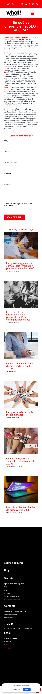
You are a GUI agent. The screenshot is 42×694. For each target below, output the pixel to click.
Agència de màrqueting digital (14, 584)
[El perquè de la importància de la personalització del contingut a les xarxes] (21, 294)
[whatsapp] (29, 4)
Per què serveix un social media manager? (19, 394)
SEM (5, 590)
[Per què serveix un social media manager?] (21, 394)
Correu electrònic (11, 162)
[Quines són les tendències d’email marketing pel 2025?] (21, 345)
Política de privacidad (11, 645)
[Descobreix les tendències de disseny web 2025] (21, 489)
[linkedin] (26, 4)
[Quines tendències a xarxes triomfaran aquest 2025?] (21, 441)
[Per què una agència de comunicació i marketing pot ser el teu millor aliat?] (21, 245)
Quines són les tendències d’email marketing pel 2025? (19, 345)
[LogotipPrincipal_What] (13, 11)
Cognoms (7, 152)
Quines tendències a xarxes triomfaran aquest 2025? (19, 441)
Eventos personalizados (12, 600)
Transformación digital (12, 596)
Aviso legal (8, 642)
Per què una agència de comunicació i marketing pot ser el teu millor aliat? (19, 245)
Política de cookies (10, 638)
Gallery (23, 245)
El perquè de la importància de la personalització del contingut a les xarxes (19, 294)
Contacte (10, 606)
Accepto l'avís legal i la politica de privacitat (19, 205)
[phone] (37, 4)
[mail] (33, 4)
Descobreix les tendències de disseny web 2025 (19, 489)
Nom (6, 141)
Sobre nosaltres (13, 563)
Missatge (8, 184)
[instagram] (22, 4)
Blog (6, 570)
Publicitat (7, 593)
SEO (5, 587)
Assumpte (7, 173)
